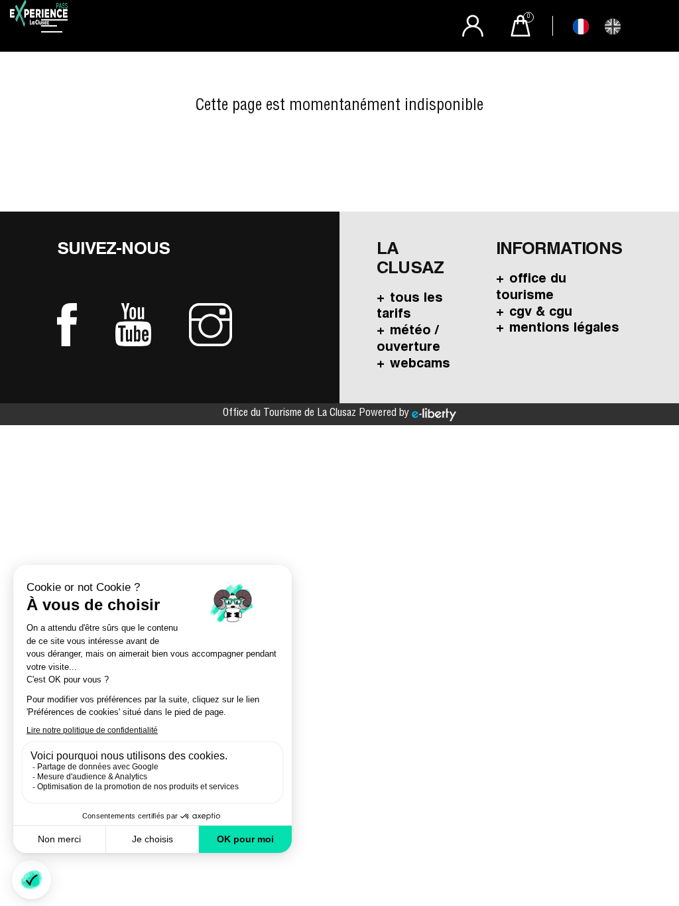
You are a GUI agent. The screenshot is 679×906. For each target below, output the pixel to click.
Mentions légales (564, 329)
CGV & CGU (540, 313)
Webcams (420, 364)
